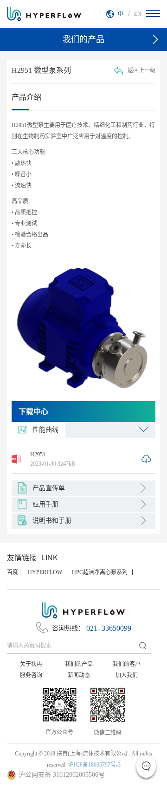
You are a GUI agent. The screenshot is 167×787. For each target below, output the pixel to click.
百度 (12, 572)
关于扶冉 (31, 664)
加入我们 (127, 675)
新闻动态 (79, 675)
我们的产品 (79, 664)
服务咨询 (31, 675)
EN (137, 14)
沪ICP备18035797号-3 (94, 764)
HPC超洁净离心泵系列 (100, 572)
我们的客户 (127, 664)
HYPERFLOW (45, 572)
